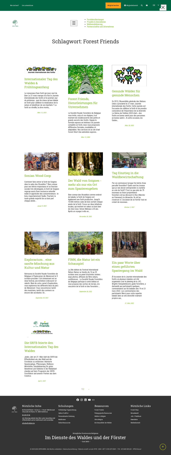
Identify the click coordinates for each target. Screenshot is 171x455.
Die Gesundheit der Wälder (103, 423)
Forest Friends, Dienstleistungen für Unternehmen (83, 103)
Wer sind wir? (14, 5)
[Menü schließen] (162, 7)
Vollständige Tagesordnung (67, 410)
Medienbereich (135, 423)
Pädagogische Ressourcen (103, 413)
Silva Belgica (99, 419)
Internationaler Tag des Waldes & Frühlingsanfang (41, 83)
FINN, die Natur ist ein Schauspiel (84, 262)
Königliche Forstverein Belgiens (85, 433)
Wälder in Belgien (100, 416)
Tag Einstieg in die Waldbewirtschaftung (127, 175)
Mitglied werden (113, 5)
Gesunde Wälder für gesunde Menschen (126, 93)
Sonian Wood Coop (37, 176)
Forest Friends (99, 410)
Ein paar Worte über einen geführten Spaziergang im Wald (127, 267)
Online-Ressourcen (64, 423)
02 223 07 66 (26, 415)
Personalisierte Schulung (66, 416)
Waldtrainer (62, 419)
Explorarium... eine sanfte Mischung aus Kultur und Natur (39, 264)
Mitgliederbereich (132, 5)
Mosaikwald (135, 413)
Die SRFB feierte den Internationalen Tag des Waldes (41, 347)
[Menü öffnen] (73, 23)
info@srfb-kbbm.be (28, 423)
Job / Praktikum (136, 416)
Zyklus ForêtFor (63, 413)
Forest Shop (135, 410)
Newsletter (134, 419)
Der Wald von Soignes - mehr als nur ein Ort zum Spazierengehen (84, 185)
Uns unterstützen (27, 5)
